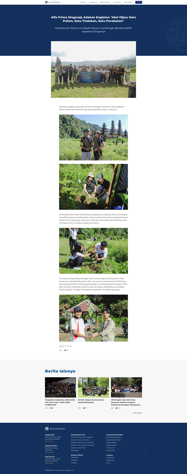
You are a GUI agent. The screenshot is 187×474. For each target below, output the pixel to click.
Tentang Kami (117, 2)
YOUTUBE (74, 463)
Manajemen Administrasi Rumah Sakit (82, 442)
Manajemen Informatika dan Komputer (82, 445)
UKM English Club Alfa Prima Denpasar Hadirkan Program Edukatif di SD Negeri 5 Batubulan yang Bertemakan (125, 402)
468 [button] (119, 408)
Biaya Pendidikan (111, 442)
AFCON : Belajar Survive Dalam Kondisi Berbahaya (91, 401)
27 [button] (53, 408)
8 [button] (113, 408)
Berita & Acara (110, 460)
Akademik (83, 2)
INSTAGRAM (74, 457)
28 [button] (67, 350)
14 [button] (62, 350)
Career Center (110, 457)
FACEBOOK (74, 460)
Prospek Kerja (93, 2)
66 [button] (48, 408)
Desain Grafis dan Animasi (78, 448)
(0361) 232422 (49, 441)
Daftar (138, 2)
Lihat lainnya (137, 413)
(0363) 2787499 (49, 452)
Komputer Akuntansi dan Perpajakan (82, 437)
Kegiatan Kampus (105, 2)
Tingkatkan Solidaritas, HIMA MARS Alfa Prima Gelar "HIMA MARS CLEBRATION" (60, 402)
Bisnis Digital (74, 450)
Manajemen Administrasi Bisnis (80, 440)
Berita (61, 346)
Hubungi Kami (128, 2)
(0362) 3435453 (49, 463)
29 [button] (86, 408)
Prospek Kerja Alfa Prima (113, 440)
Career (108, 463)
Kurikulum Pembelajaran (113, 437)
